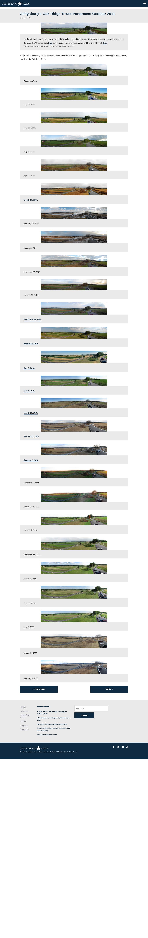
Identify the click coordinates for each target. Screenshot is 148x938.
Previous (39, 689)
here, (50, 42)
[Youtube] (127, 747)
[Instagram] (123, 747)
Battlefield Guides (24, 716)
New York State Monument (47, 735)
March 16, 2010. (31, 412)
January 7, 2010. (31, 460)
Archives (24, 711)
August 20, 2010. (31, 343)
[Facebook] (113, 747)
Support (24, 725)
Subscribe (25, 729)
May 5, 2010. (29, 390)
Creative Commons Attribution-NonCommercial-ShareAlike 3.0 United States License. (55, 752)
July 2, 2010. (29, 368)
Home (23, 707)
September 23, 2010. (32, 319)
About (23, 721)
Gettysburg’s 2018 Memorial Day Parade (52, 724)
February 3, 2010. (31, 436)
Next (109, 689)
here (105, 42)
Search (84, 715)
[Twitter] (118, 747)
